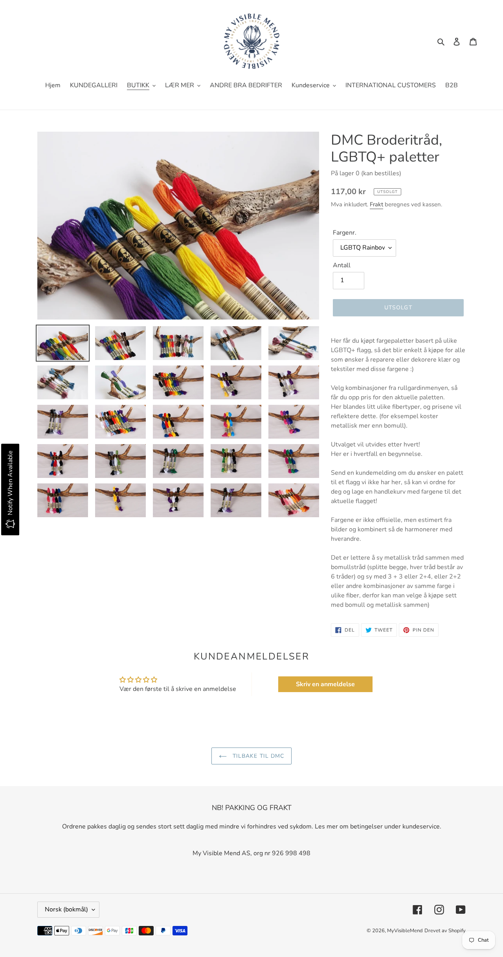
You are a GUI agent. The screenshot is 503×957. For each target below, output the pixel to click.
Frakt (376, 204)
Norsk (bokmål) (66, 909)
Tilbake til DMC (258, 756)
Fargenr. (344, 232)
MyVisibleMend (405, 930)
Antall (342, 265)
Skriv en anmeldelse (325, 684)
